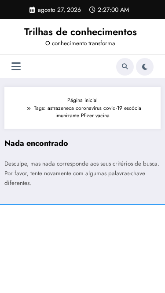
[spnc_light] (145, 67)
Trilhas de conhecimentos (80, 32)
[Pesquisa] (125, 66)
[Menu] (16, 66)
